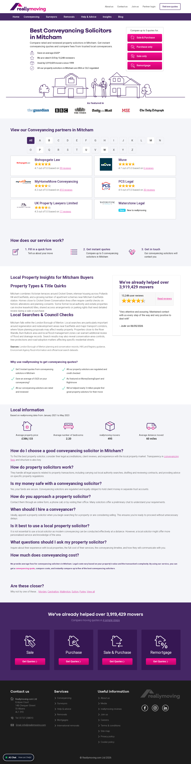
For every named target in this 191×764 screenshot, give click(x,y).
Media (104, 703)
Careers (105, 720)
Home (16, 16)
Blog (120, 16)
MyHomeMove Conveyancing (56, 181)
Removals (62, 714)
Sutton (75, 591)
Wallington (65, 591)
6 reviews (149, 168)
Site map (105, 731)
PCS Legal (125, 181)
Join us (135, 6)
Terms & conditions (110, 725)
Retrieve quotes (170, 6)
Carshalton (53, 591)
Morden (42, 591)
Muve (122, 160)
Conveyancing (64, 698)
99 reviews (65, 168)
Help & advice (64, 709)
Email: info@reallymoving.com (31, 725)
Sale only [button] (142, 56)
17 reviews (65, 211)
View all (91, 591)
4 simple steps (111, 620)
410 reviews (66, 189)
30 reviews (149, 189)
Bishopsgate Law (47, 160)
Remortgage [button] (143, 65)
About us (109, 6)
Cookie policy (107, 742)
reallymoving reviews (111, 709)
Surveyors (62, 703)
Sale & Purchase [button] (146, 37)
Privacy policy (107, 736)
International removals (68, 725)
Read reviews (164, 298)
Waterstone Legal (131, 203)
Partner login (149, 6)
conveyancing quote (25, 568)
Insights (107, 16)
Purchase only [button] (144, 47)
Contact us (122, 6)
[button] (30, 650)
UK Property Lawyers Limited (56, 203)
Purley (83, 591)
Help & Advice (88, 16)
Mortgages (62, 720)
